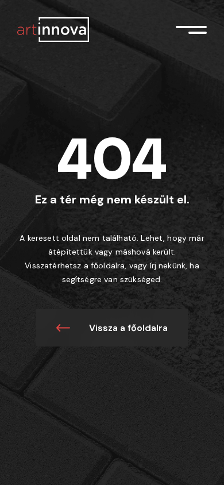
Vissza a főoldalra (128, 328)
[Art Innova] (53, 29)
